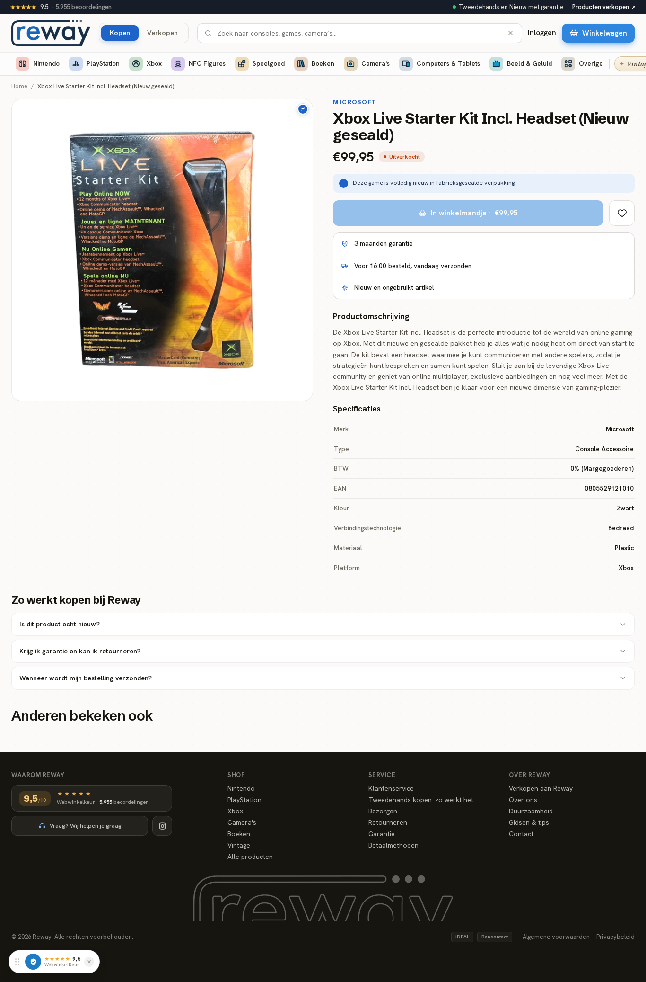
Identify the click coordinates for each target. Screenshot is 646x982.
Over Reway (529, 775)
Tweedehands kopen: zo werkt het (420, 799)
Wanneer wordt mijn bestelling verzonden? (85, 678)
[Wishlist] (622, 213)
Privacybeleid (615, 937)
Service (382, 775)
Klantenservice (391, 788)
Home (19, 86)
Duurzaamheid (531, 811)
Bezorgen (382, 811)
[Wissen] (510, 32)
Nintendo (46, 63)
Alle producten (250, 856)
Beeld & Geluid (529, 63)
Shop (236, 775)
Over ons (523, 799)
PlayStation (103, 63)
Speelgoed (269, 63)
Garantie (381, 833)
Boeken (323, 63)
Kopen (120, 32)
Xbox (154, 63)
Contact (521, 833)
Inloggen (542, 32)
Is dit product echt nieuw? (59, 624)
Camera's (375, 63)
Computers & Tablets (448, 63)
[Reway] (50, 33)
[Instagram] (162, 826)
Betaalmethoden (393, 845)
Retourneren (387, 822)
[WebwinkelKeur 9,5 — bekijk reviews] (33, 962)
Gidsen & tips (529, 822)
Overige (591, 63)
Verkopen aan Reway (541, 788)
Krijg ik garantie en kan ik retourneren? (79, 651)
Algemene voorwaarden (556, 937)
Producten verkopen (604, 7)
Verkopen (162, 32)
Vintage (238, 845)
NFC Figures (207, 63)
